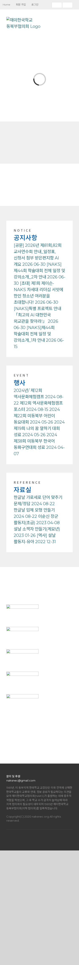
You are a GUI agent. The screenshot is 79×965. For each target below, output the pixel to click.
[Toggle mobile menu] (71, 20)
